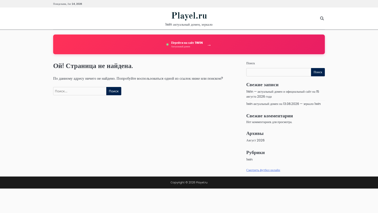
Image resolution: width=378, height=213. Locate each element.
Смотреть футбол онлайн (263, 170)
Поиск (250, 63)
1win (249, 159)
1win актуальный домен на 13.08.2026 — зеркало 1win (283, 104)
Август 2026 (255, 140)
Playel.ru (189, 16)
